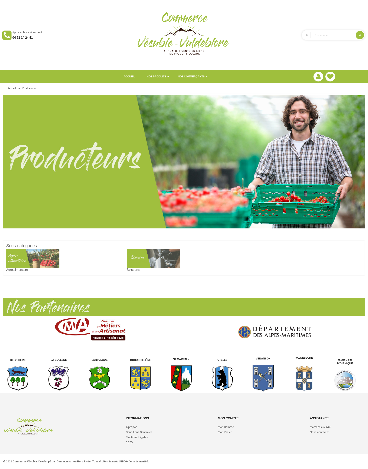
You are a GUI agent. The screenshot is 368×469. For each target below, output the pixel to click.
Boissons (133, 269)
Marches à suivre (320, 427)
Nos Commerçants (191, 76)
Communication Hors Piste (73, 461)
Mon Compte (226, 427)
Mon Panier (224, 432)
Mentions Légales (137, 437)
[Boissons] (153, 258)
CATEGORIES (305, 35)
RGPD (129, 442)
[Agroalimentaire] (32, 258)
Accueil (129, 76)
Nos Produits (156, 76)
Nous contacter (319, 432)
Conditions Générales (139, 432)
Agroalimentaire (17, 269)
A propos (131, 427)
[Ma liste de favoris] (330, 76)
